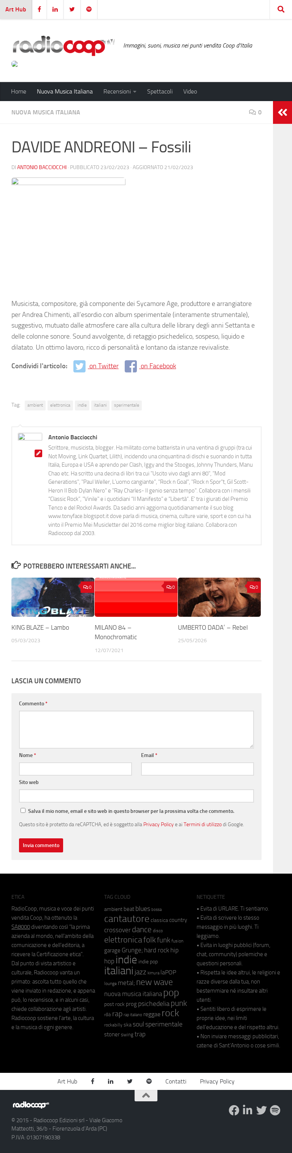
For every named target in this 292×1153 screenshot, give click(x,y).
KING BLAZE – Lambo (40, 627)
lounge (110, 983)
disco (158, 930)
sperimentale (126, 405)
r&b (107, 1014)
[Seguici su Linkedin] (248, 1110)
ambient (35, 405)
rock (170, 1013)
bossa (156, 909)
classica (159, 920)
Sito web (29, 782)
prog (131, 1004)
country (178, 920)
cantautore (126, 919)
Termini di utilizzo (203, 824)
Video (190, 91)
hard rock (156, 950)
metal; (126, 983)
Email (149, 755)
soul (138, 1024)
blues (142, 908)
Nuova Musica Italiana (65, 91)
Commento (33, 703)
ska (128, 1025)
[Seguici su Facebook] (234, 1110)
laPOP (168, 972)
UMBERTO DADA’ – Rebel (213, 627)
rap (117, 1013)
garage (112, 950)
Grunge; (132, 950)
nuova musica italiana (133, 994)
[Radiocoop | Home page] (63, 45)
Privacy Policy (158, 824)
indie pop (148, 961)
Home (18, 91)
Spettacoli (160, 91)
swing (127, 1034)
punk (179, 1003)
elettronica (60, 405)
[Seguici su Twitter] (261, 1110)
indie (82, 405)
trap (140, 1034)
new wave (154, 982)
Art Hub (15, 9)
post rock (114, 1004)
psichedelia (154, 1003)
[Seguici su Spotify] (275, 1110)
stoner (112, 1034)
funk (163, 940)
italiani (100, 405)
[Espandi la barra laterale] (282, 112)
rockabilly (113, 1025)
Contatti (175, 1081)
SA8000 (20, 926)
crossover (117, 930)
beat (129, 909)
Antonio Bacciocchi (42, 167)
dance (142, 929)
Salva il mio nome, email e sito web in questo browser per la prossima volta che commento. (131, 811)
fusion (177, 941)
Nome (27, 755)
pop (171, 993)
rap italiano (133, 1014)
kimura (153, 973)
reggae (151, 1014)
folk (149, 939)
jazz (140, 972)
